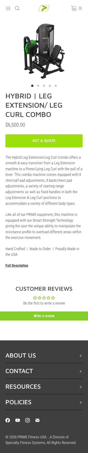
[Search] (17, 8)
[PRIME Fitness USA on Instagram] (30, 420)
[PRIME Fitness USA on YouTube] (20, 420)
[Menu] (8, 8)
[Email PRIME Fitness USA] (40, 420)
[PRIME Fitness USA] (44, 8)
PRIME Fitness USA (32, 437)
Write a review (44, 316)
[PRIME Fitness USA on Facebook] (10, 420)
